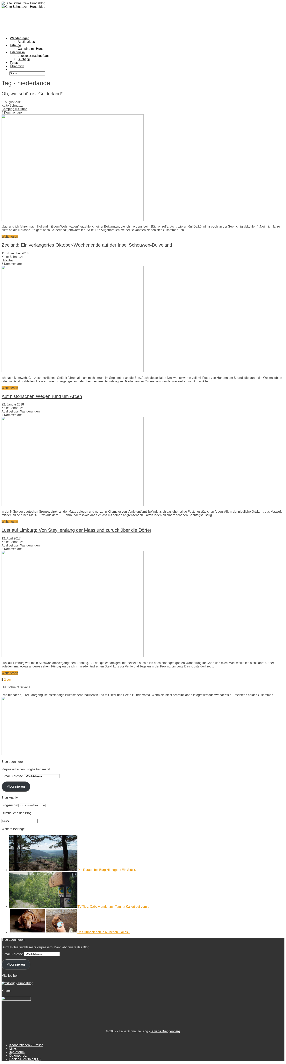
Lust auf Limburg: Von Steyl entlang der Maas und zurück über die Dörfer (76, 530)
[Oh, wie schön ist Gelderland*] (73, 220)
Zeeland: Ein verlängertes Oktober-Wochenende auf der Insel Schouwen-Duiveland (87, 245)
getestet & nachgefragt (33, 55)
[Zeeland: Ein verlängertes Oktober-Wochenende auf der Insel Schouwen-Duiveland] (73, 371)
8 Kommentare (12, 549)
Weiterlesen (10, 236)
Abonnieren (16, 786)
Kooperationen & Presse (26, 1045)
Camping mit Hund (14, 109)
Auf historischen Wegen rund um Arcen (42, 396)
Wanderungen (30, 411)
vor (9, 679)
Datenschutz (18, 1055)
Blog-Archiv (10, 805)
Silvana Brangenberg (165, 1031)
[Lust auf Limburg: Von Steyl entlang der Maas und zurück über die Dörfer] (73, 656)
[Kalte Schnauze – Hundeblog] (23, 6)
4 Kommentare (12, 112)
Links (13, 1048)
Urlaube (7, 260)
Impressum (17, 1052)
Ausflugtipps (10, 411)
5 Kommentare (12, 263)
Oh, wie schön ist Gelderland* (32, 93)
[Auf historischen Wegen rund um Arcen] (73, 505)
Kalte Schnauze (13, 105)
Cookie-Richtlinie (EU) (24, 1059)
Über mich (17, 66)
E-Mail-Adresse (13, 776)
